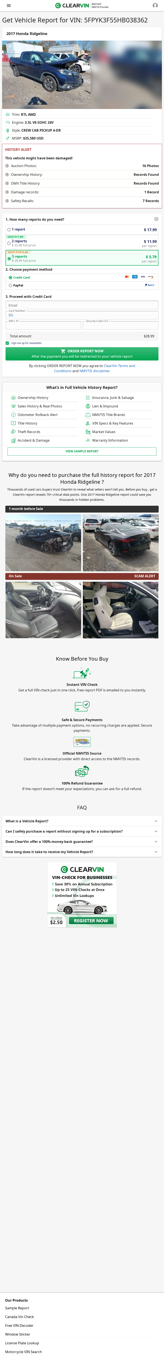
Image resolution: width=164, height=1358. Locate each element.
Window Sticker (17, 1334)
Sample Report (17, 1308)
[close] (8, 5)
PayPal (18, 285)
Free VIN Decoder (19, 1325)
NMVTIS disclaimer (94, 371)
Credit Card (21, 277)
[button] (7, 166)
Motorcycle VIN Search (23, 1351)
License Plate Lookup (22, 1343)
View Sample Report (82, 451)
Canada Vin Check (19, 1316)
